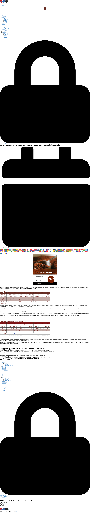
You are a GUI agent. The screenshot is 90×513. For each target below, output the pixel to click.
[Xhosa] (1, 253)
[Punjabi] (41, 251)
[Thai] (77, 251)
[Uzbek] (84, 251)
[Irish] (77, 249)
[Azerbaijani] (10, 249)
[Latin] (8, 251)
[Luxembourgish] (13, 251)
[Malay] (18, 251)
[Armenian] (8, 249)
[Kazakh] (86, 249)
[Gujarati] (57, 249)
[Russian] (45, 251)
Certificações (4, 16)
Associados (4, 14)
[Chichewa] (24, 249)
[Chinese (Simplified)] (26, 249)
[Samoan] (47, 251)
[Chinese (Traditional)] (27, 249)
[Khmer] (88, 249)
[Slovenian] (61, 251)
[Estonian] (41, 249)
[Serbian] (50, 251)
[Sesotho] (52, 251)
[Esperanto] (40, 249)
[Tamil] (73, 251)
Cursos (3, 23)
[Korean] (1, 251)
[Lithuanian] (11, 251)
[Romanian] (43, 251)
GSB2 (17, 511)
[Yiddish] (3, 253)
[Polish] (38, 251)
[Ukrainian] (80, 251)
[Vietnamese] (86, 251)
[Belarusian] (13, 249)
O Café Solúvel (4, 15)
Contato (3, 24)
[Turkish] (79, 251)
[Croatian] (31, 249)
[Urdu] (82, 251)
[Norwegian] (33, 251)
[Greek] (56, 249)
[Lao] (6, 251)
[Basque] (11, 249)
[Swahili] (68, 251)
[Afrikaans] (1, 249)
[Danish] (34, 249)
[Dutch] (36, 249)
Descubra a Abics (7, 11)
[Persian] (36, 251)
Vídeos (5, 20)
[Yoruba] (4, 253)
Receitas (5, 22)
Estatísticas (6, 19)
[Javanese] (82, 249)
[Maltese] (22, 251)
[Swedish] (70, 251)
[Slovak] (59, 251)
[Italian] (79, 249)
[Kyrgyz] (4, 251)
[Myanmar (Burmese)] (29, 251)
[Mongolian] (27, 251)
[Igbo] (73, 249)
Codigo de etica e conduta (8, 13)
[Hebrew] (65, 249)
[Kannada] (84, 249)
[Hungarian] (70, 249)
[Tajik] (72, 251)
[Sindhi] (56, 251)
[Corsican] (29, 249)
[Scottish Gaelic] (49, 251)
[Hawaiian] (63, 249)
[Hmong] (68, 249)
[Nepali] (31, 251)
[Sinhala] (57, 251)
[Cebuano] (22, 249)
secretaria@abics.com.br (4, 506)
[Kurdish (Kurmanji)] (3, 251)
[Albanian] (3, 249)
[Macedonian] (15, 251)
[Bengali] (15, 249)
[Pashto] (34, 251)
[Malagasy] (17, 251)
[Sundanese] (66, 251)
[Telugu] (75, 251)
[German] (54, 249)
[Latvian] (10, 251)
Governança (6, 12)
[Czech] (33, 249)
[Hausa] (61, 249)
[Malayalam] (20, 251)
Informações (4, 17)
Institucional (4, 25)
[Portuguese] (40, 251)
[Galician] (50, 249)
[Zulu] (6, 253)
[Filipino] (43, 249)
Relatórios (6, 18)
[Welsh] (88, 251)
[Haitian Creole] (59, 249)
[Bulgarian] (18, 249)
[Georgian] (52, 249)
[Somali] (63, 251)
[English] (38, 249)
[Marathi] (26, 251)
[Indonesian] (75, 249)
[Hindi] (66, 249)
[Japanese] (80, 249)
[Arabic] (6, 249)
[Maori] (24, 251)
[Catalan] (20, 249)
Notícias (5, 21)
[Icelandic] (72, 249)
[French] (47, 249)
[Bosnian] (17, 249)
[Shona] (54, 251)
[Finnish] (45, 249)
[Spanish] (65, 251)
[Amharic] (4, 249)
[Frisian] (49, 249)
